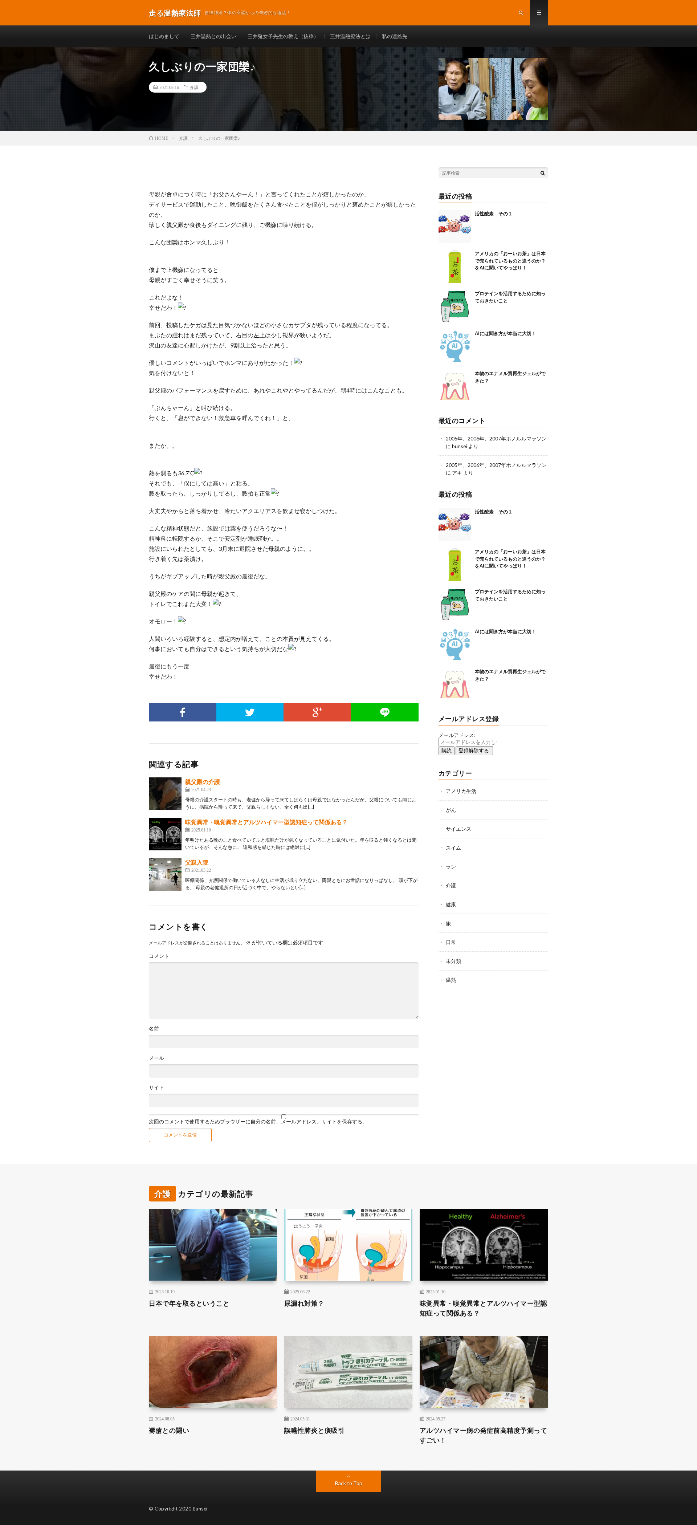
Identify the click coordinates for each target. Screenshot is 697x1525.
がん (451, 810)
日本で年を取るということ (189, 1303)
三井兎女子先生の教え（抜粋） (283, 36)
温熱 (451, 980)
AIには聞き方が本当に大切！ (505, 333)
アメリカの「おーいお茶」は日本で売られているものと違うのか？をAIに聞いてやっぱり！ (510, 261)
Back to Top (348, 1483)
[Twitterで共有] (250, 712)
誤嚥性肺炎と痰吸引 (314, 1430)
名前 (154, 1028)
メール (156, 1058)
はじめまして (164, 36)
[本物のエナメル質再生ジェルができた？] (455, 386)
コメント (159, 956)
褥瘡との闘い (169, 1430)
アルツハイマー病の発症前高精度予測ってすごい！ (483, 1435)
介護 (194, 87)
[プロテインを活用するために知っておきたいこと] (455, 306)
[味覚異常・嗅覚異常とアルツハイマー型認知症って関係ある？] (165, 834)
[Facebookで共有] (182, 712)
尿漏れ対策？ (304, 1303)
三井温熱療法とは (350, 36)
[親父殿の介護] (165, 793)
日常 (451, 942)
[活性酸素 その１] (455, 226)
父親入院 (196, 862)
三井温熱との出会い (213, 36)
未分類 (453, 961)
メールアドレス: (457, 735)
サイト (156, 1087)
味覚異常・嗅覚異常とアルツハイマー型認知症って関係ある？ (266, 821)
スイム (453, 848)
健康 (451, 904)
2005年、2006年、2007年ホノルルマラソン (496, 438)
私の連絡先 (394, 36)
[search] (542, 172)
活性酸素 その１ (494, 213)
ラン (451, 866)
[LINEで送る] (385, 712)
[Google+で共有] (317, 712)
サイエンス (458, 829)
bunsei (459, 446)
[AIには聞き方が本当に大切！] (455, 346)
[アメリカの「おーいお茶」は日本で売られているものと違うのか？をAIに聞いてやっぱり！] (455, 266)
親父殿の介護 (202, 781)
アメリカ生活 (461, 791)
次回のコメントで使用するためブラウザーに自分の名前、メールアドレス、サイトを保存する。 (258, 1121)
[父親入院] (165, 874)
